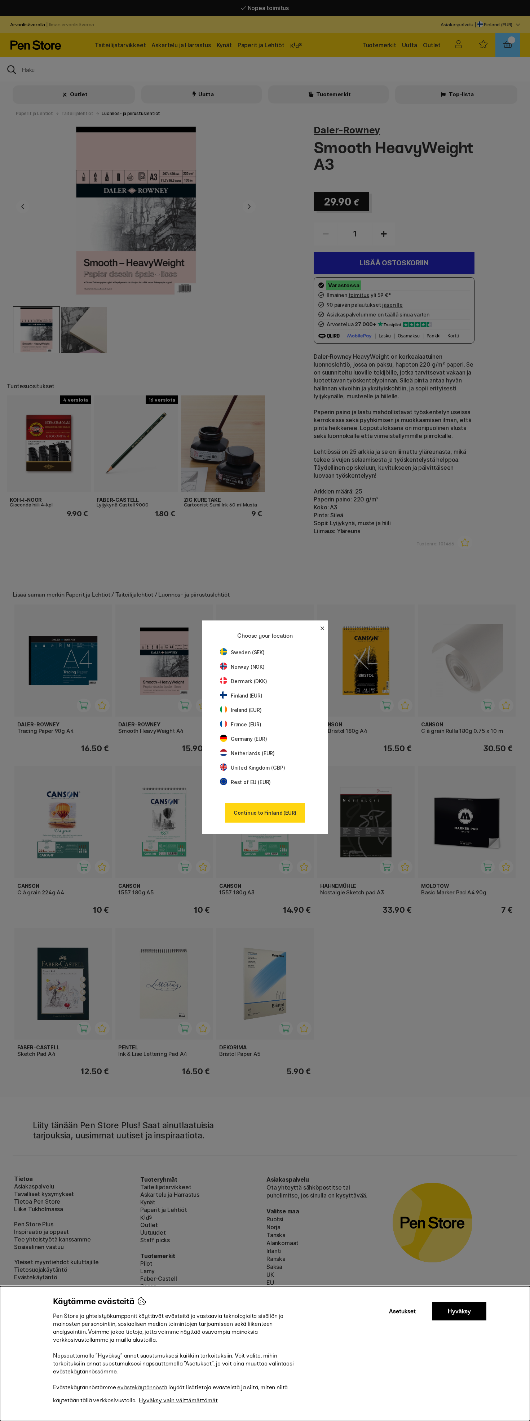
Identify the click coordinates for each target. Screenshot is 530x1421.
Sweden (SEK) (248, 652)
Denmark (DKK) (249, 681)
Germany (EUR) (249, 739)
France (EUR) (246, 724)
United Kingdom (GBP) (258, 768)
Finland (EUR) (246, 695)
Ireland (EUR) (246, 710)
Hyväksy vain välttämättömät (178, 1400)
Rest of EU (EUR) (251, 782)
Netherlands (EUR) (253, 753)
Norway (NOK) (248, 667)
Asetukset (402, 1311)
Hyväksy (459, 1311)
